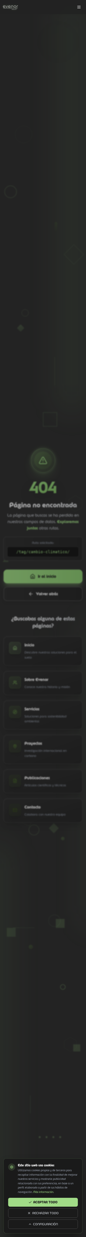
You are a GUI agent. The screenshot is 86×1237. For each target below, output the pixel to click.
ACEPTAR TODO (45, 1202)
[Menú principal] (79, 7)
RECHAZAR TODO (45, 1213)
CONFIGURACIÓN (45, 1224)
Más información (43, 1192)
